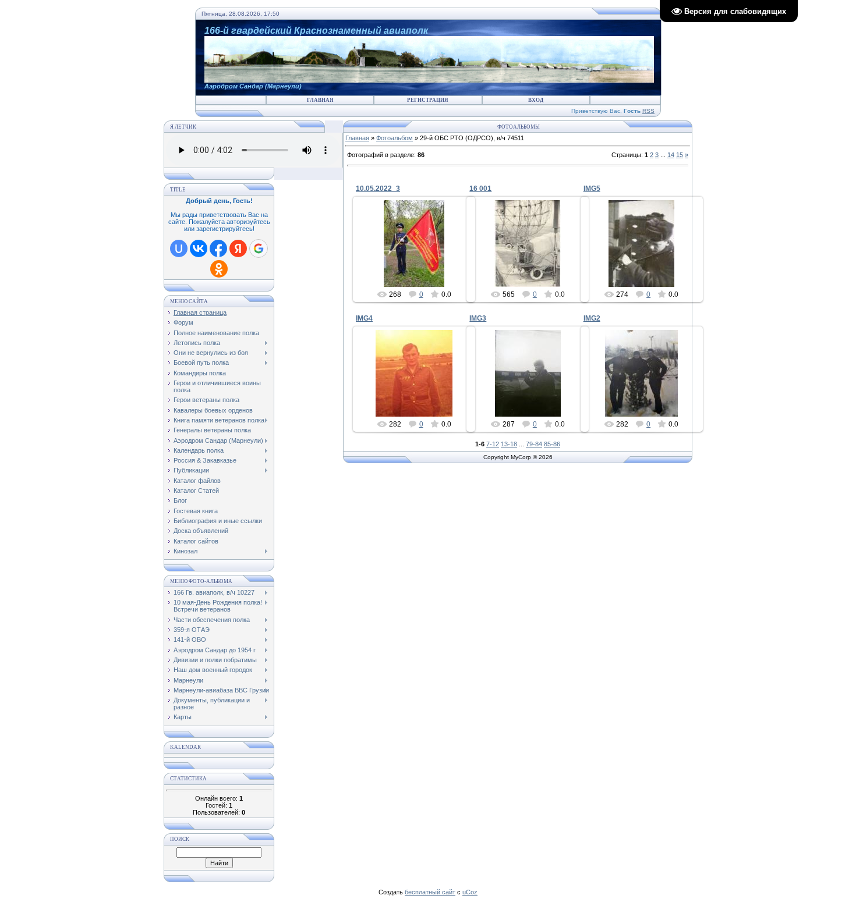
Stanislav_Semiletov (419, 257)
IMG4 (364, 318)
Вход (535, 100)
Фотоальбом (394, 137)
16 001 (480, 188)
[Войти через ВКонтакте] (198, 248)
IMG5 (591, 188)
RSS (648, 111)
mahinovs (533, 277)
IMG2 (591, 318)
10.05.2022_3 (378, 188)
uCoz (469, 892)
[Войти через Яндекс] (238, 248)
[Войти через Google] (258, 248)
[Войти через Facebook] (218, 248)
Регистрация (427, 100)
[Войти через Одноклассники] (219, 269)
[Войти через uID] (179, 248)
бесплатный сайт (430, 892)
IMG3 (477, 318)
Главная (320, 100)
